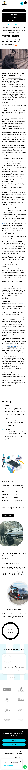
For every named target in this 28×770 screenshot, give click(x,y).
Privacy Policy (15, 757)
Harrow (3, 491)
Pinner (15, 494)
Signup (14, 744)
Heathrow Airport (9, 751)
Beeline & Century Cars (14, 77)
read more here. (8, 765)
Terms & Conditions (6, 757)
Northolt (16, 497)
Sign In (14, 740)
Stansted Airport (9, 753)
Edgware (16, 491)
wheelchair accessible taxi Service (13, 131)
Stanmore (4, 497)
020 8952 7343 (12, 346)
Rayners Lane (5, 494)
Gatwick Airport (19, 753)
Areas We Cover (8, 515)
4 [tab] (16, 677)
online (22, 303)
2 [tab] (12, 677)
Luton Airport (19, 751)
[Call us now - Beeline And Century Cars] (21, 3)
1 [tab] (10, 677)
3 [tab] (14, 677)
